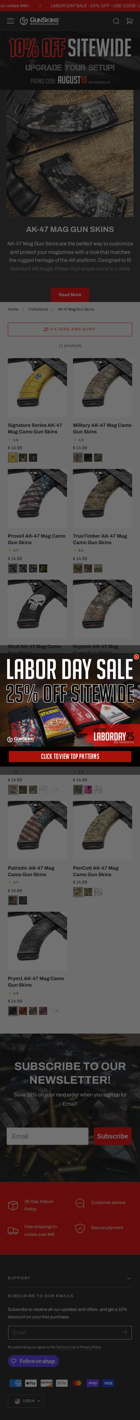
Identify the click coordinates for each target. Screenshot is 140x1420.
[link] (70, 700)
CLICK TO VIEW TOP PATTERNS (70, 756)
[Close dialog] (136, 657)
